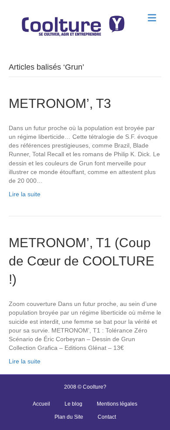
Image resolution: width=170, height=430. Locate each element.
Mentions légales (117, 404)
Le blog (73, 404)
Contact (107, 417)
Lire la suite (25, 194)
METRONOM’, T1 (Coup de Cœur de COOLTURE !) (81, 260)
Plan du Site (68, 417)
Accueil (41, 404)
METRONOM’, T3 (60, 103)
